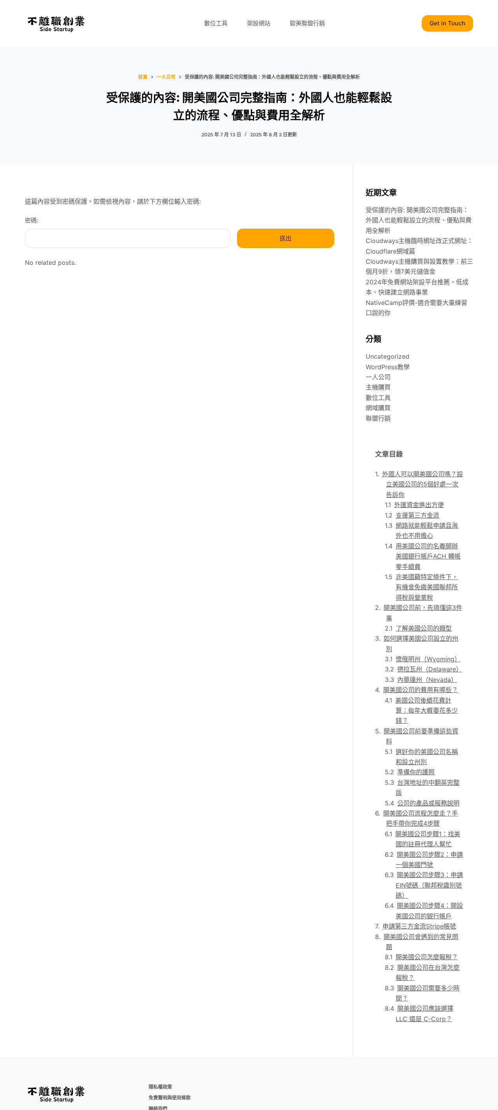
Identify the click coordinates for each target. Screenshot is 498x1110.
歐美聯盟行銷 (307, 23)
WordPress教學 (388, 367)
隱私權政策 (160, 1087)
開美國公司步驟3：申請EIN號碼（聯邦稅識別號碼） (429, 885)
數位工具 (216, 23)
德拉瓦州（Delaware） (429, 669)
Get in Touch (447, 23)
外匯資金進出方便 (419, 505)
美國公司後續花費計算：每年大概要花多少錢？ (426, 710)
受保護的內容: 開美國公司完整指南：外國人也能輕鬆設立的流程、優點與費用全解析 (419, 220)
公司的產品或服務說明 (428, 803)
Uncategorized (387, 356)
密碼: (31, 220)
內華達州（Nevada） (427, 680)
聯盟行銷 (378, 418)
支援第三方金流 (417, 515)
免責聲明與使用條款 (170, 1098)
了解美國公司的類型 (424, 628)
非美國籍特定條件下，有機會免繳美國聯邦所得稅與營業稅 (427, 587)
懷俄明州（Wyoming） (428, 659)
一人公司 (378, 377)
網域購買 (378, 408)
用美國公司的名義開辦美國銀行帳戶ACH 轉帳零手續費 (428, 556)
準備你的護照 (416, 772)
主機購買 (378, 387)
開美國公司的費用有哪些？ (420, 690)
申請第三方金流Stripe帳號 (419, 926)
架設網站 (258, 23)
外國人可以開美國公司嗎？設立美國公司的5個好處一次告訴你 (422, 484)
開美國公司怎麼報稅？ (427, 957)
